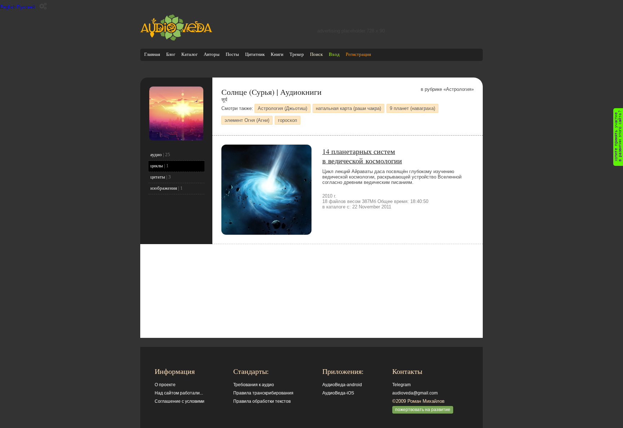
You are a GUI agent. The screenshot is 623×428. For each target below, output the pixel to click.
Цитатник (255, 54)
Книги (277, 54)
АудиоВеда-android (342, 384)
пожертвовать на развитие (422, 409)
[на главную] (176, 39)
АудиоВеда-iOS (338, 393)
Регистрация (358, 54)
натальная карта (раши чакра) (348, 108)
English (8, 7)
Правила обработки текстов (262, 401)
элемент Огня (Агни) (247, 120)
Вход (334, 54)
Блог (170, 54)
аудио (156, 154)
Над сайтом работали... (179, 393)
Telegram (401, 384)
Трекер (297, 54)
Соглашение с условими (179, 401)
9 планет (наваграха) (412, 108)
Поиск (316, 54)
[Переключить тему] (43, 6)
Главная (152, 54)
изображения (163, 188)
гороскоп (287, 120)
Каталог (189, 54)
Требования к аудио (253, 384)
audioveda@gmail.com (415, 393)
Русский (26, 7)
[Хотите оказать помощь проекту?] (618, 137)
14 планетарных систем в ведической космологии (362, 155)
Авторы (212, 54)
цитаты (157, 177)
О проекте (165, 384)
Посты (232, 54)
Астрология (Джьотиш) (282, 108)
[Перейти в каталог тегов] (176, 139)
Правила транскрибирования (263, 393)
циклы (156, 165)
